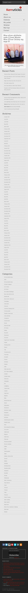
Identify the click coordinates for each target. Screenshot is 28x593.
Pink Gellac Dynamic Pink (9, 83)
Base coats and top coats (9, 294)
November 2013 (7, 240)
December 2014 (7, 208)
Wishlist (7, 25)
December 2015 (7, 179)
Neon (5, 424)
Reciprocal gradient (8, 441)
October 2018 (6, 116)
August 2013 (6, 247)
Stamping (6, 463)
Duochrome (6, 335)
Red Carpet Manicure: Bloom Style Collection (12, 85)
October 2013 (6, 242)
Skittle (5, 453)
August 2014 (6, 218)
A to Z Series (6, 286)
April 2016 (6, 170)
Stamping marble (7, 468)
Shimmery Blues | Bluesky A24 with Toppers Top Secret (14, 74)
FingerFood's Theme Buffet (9, 340)
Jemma (5, 101)
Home (6, 15)
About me (7, 17)
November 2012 (7, 269)
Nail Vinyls (6, 417)
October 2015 (6, 184)
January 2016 (6, 177)
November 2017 (7, 136)
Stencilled (6, 473)
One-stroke (6, 429)
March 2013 (6, 259)
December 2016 (7, 150)
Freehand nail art (7, 352)
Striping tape (6, 477)
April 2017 (6, 143)
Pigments (6, 434)
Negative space (7, 422)
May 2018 (6, 124)
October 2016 (6, 155)
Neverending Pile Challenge (9, 427)
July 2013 (6, 249)
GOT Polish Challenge (8, 371)
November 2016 (7, 153)
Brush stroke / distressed (9, 298)
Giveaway (6, 361)
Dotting (5, 330)
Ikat (5, 383)
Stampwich (6, 470)
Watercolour (6, 504)
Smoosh (5, 458)
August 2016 (6, 160)
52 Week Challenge (8, 284)
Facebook (3, 544)
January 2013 (6, 264)
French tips (6, 354)
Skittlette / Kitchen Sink (8, 456)
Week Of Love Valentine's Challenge (11, 506)
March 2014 (6, 230)
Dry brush (6, 332)
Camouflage (6, 301)
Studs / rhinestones (8, 480)
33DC (5, 279)
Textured (6, 487)
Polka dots (6, 439)
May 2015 (6, 196)
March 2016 (6, 172)
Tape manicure (7, 482)
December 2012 (7, 266)
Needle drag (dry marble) (9, 419)
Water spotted (6, 502)
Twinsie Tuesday (7, 497)
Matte (5, 398)
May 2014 (6, 225)
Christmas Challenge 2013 (9, 308)
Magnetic (6, 395)
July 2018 (6, 119)
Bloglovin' (15, 544)
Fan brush (6, 337)
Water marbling (7, 499)
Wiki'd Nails (6, 509)
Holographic (6, 381)
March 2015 (6, 201)
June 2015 (6, 194)
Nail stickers (6, 407)
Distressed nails (7, 325)
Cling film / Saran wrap (8, 313)
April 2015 (6, 199)
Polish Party (6, 436)
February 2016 (7, 174)
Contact (6, 30)
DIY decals (6, 327)
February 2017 (7, 145)
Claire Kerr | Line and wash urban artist (13, 590)
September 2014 (7, 216)
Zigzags (5, 511)
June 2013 (6, 252)
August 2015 (6, 189)
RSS (21, 544)
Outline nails (6, 431)
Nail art (5, 402)
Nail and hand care (7, 400)
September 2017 (7, 138)
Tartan (5, 485)
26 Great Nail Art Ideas (8, 277)
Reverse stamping (7, 444)
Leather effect (6, 388)
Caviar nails (6, 303)
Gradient (5, 373)
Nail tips (7, 28)
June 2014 (6, 223)
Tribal (5, 492)
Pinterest (12, 544)
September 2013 (7, 245)
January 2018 (6, 131)
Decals (5, 323)
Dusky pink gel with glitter (15, 106)
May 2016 (6, 167)
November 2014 (7, 211)
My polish (7, 22)
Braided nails (6, 296)
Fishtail (5, 342)
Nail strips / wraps (7, 410)
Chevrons (6, 306)
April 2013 (6, 257)
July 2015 (6, 191)
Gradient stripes (7, 376)
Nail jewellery (6, 405)
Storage (5, 475)
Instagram (9, 544)
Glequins (6, 364)
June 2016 (6, 165)
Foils (5, 349)
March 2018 (6, 126)
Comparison (6, 318)
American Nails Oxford (8, 97)
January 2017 (6, 148)
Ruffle (5, 448)
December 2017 (7, 133)
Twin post (6, 494)
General (5, 359)
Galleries (7, 20)
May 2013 (6, 254)
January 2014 (6, 235)
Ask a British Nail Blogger (9, 291)
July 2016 (6, 162)
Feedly (18, 544)
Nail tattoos (6, 412)
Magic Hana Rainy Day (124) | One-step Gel (12, 80)
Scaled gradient (7, 451)
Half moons (6, 378)
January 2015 (6, 206)
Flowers (5, 347)
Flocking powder (7, 344)
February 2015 (7, 203)
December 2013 (7, 237)
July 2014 (6, 220)
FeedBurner (16, 557)
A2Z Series (6, 289)
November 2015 (7, 182)
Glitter (5, 366)
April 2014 (6, 228)
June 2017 (6, 141)
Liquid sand (6, 393)
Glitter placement (7, 369)
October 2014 (6, 213)
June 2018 (6, 121)
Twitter (6, 544)
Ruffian (5, 446)
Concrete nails (7, 320)
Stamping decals (7, 465)
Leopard (5, 390)
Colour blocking (7, 315)
